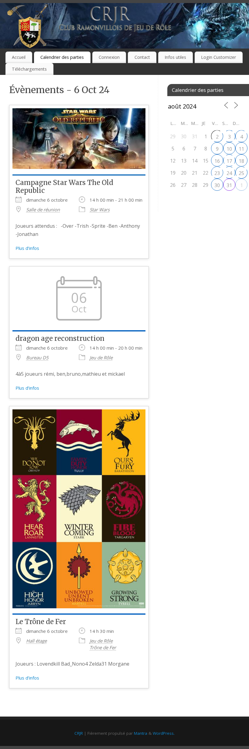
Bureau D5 (37, 357)
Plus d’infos (27, 248)
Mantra (140, 733)
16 (217, 161)
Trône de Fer (103, 647)
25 (241, 173)
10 (229, 149)
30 (217, 185)
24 (229, 173)
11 (241, 149)
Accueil (19, 57)
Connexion (109, 57)
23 (217, 173)
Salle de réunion (43, 210)
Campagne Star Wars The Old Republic (64, 186)
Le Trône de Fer (40, 621)
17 (229, 161)
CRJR (78, 733)
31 (229, 185)
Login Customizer (218, 57)
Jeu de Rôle (101, 357)
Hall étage (36, 641)
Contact (142, 57)
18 (241, 161)
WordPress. (164, 733)
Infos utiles (175, 57)
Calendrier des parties (62, 57)
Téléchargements (29, 69)
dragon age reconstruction (59, 338)
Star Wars (100, 210)
